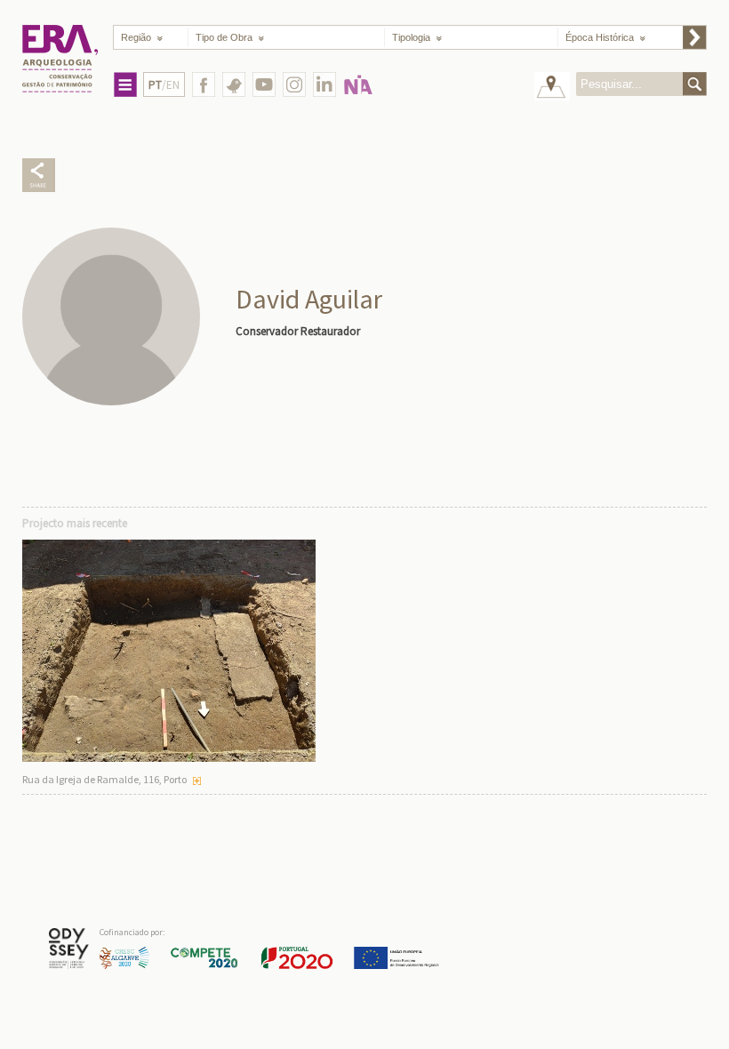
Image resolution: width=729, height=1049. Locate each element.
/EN (164, 84)
